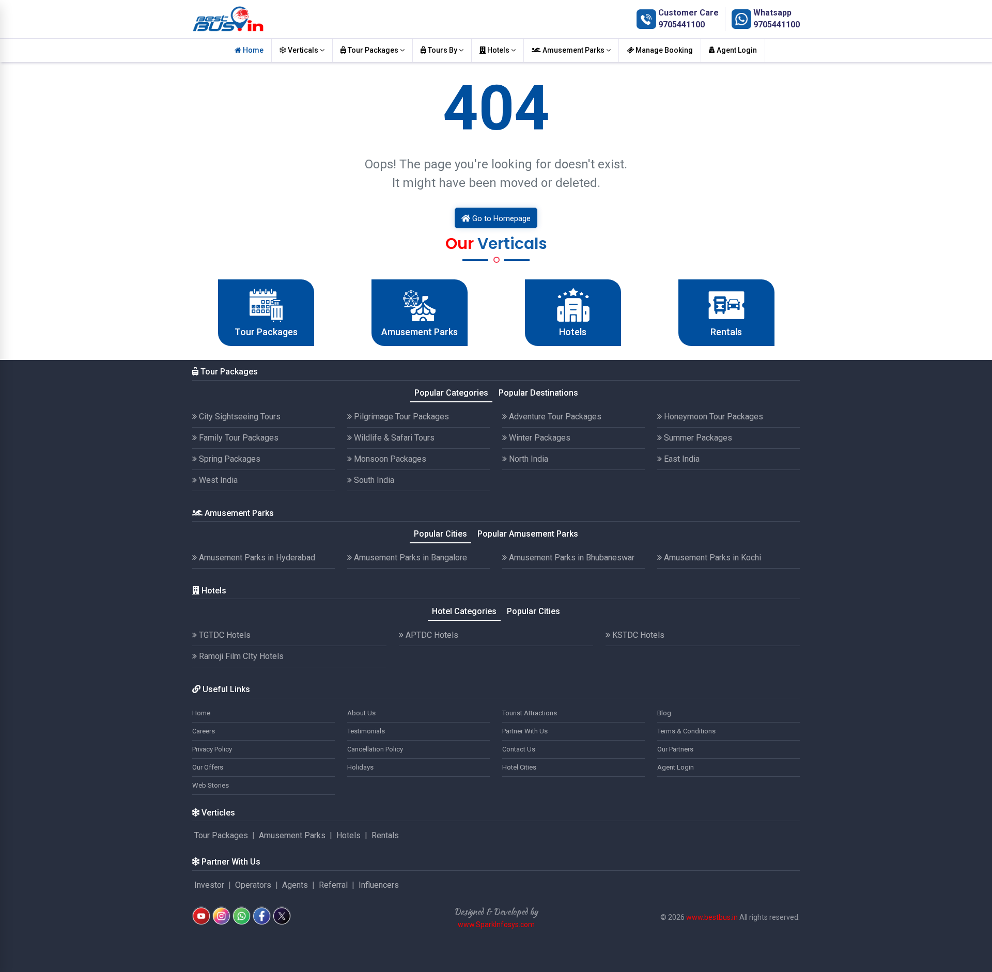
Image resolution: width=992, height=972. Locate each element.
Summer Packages (697, 438)
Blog (664, 713)
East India (681, 459)
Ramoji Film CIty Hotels (240, 656)
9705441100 (681, 24)
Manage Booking (663, 50)
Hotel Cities (519, 767)
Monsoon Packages (389, 459)
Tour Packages (373, 50)
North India (527, 459)
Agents (295, 885)
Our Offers (207, 767)
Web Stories (210, 785)
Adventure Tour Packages (554, 416)
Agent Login (736, 50)
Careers (203, 731)
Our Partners (675, 749)
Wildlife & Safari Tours (393, 438)
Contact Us (518, 749)
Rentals (385, 835)
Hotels (498, 50)
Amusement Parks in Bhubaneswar (570, 557)
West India (217, 480)
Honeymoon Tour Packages (712, 416)
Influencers (379, 885)
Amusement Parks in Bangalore (409, 557)
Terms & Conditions (686, 731)
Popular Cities (440, 534)
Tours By (442, 50)
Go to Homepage (500, 218)
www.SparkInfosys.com (496, 924)
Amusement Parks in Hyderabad (256, 557)
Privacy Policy (212, 749)
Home (252, 50)
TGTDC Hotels (224, 635)
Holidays (360, 767)
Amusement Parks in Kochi (711, 557)
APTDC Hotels (431, 635)
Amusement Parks (573, 50)
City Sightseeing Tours (239, 416)
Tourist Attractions (529, 713)
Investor (209, 885)
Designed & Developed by (496, 912)
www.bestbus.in (712, 917)
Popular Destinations (538, 393)
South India (373, 480)
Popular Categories (451, 393)
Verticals (303, 50)
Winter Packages (538, 438)
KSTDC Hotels (637, 635)
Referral (333, 885)
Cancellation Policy (375, 749)
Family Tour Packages (237, 438)
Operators (253, 885)
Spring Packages (228, 459)
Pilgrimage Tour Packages (400, 416)
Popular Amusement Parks (527, 534)
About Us (361, 713)
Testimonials (366, 731)
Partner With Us (525, 731)
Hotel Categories (464, 611)
